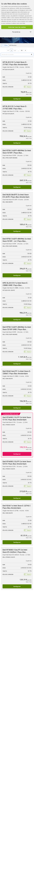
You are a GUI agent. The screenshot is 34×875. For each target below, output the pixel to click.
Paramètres (21, 32)
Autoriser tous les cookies (17, 27)
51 (22, 50)
